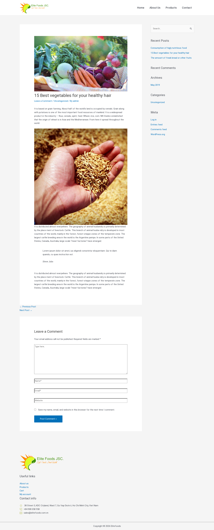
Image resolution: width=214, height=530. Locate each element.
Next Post (26, 310)
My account (25, 494)
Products (24, 487)
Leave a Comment (43, 101)
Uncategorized (61, 101)
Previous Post (28, 306)
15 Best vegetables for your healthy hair (170, 53)
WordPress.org (158, 134)
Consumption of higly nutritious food (169, 48)
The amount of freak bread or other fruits (171, 58)
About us (24, 483)
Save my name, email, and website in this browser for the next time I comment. (76, 409)
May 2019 (155, 85)
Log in (153, 119)
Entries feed (156, 124)
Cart (22, 490)
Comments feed (159, 129)
